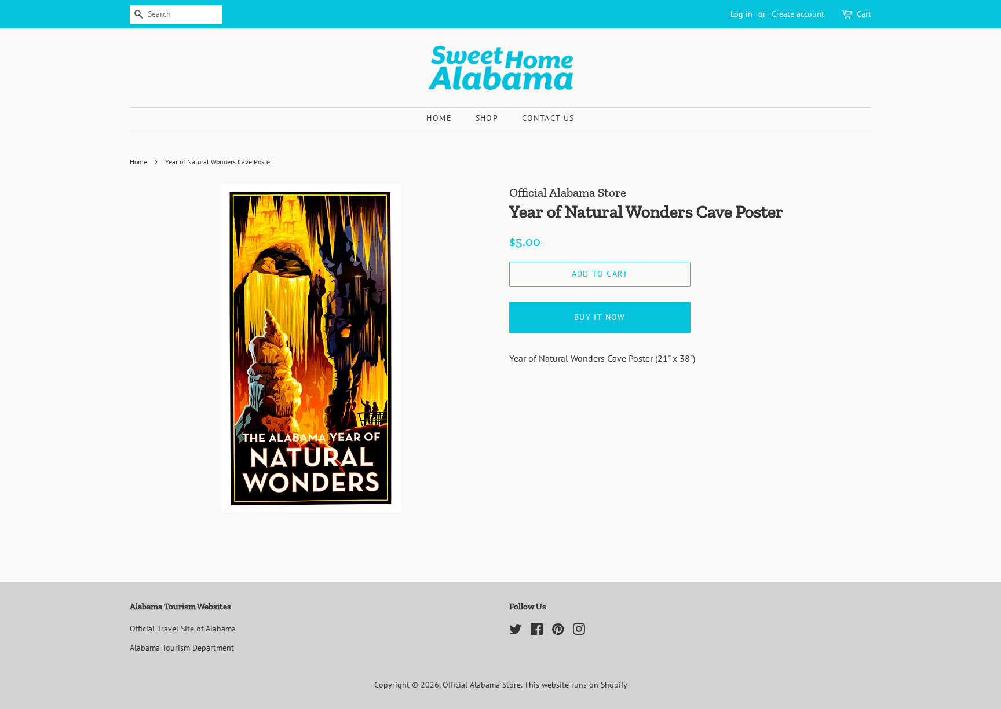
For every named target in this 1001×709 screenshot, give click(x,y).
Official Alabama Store (482, 684)
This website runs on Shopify (575, 684)
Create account (798, 14)
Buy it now (600, 317)
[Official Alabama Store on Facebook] (536, 631)
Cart (864, 14)
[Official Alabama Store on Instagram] (578, 631)
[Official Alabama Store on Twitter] (515, 631)
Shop (487, 118)
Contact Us (548, 118)
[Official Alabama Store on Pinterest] (557, 631)
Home (439, 118)
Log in (741, 14)
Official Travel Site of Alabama (183, 628)
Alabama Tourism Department (182, 647)
